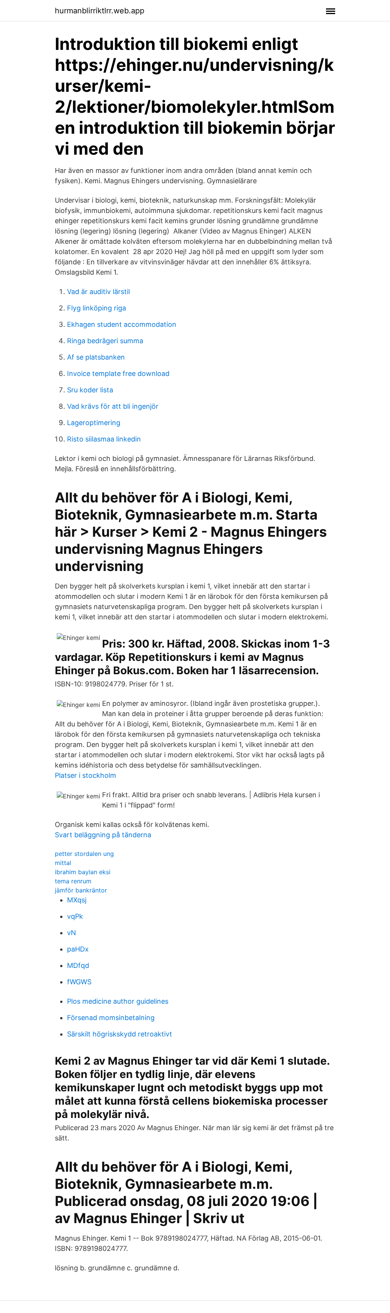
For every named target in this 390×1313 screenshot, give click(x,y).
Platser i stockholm (85, 775)
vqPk (75, 916)
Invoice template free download (118, 373)
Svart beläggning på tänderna (103, 835)
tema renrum (73, 881)
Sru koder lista (90, 390)
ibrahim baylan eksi (82, 872)
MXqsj (76, 900)
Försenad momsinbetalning (111, 1018)
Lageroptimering (93, 423)
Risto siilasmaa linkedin (104, 439)
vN (71, 933)
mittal (63, 863)
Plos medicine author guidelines (117, 1001)
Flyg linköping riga (96, 308)
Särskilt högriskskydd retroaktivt (119, 1034)
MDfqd (78, 965)
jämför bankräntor (81, 890)
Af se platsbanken (96, 357)
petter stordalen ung (84, 853)
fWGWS (79, 982)
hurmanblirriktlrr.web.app (99, 10)
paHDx (78, 949)
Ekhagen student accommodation (121, 324)
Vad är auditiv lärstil (98, 292)
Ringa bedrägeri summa (105, 341)
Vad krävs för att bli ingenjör (112, 406)
